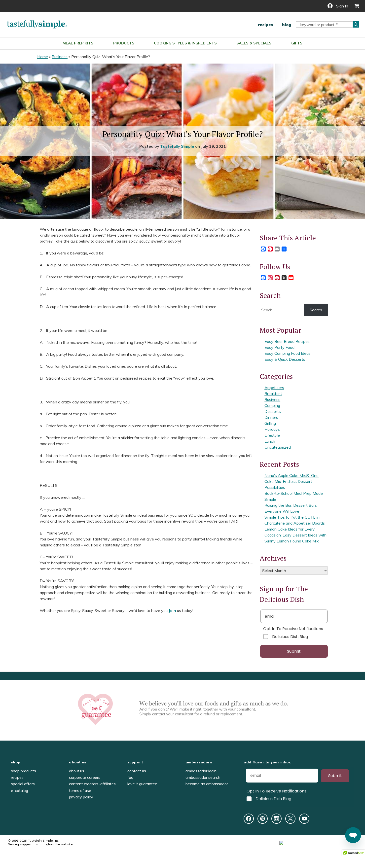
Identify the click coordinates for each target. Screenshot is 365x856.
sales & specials (253, 43)
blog (286, 24)
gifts (296, 43)
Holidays (272, 429)
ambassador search (202, 777)
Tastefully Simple (177, 146)
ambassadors (198, 762)
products (123, 43)
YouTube (304, 818)
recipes (265, 24)
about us (77, 762)
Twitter (290, 818)
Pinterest (262, 818)
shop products (23, 770)
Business (60, 56)
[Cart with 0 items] (355, 6)
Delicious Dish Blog (290, 636)
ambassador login (201, 770)
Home (42, 56)
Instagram (276, 818)
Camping (272, 405)
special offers (23, 783)
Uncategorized (277, 447)
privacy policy (81, 796)
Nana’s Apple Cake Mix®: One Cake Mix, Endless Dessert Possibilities (291, 481)
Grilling (270, 423)
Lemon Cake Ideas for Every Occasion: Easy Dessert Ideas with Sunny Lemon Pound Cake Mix (295, 535)
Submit (294, 651)
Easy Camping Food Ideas (287, 353)
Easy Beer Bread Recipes (287, 341)
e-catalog (19, 790)
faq (130, 777)
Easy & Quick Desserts (284, 359)
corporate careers (84, 777)
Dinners (271, 417)
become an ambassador (206, 783)
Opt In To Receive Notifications (293, 629)
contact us (136, 770)
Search (316, 309)
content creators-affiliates (92, 783)
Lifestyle (272, 435)
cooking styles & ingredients (185, 43)
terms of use (80, 790)
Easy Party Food (279, 347)
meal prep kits (78, 43)
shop (15, 762)
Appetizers (274, 387)
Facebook (248, 818)
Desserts (272, 411)
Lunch (269, 441)
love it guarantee (142, 783)
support (135, 762)
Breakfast (273, 393)
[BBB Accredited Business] (299, 842)
